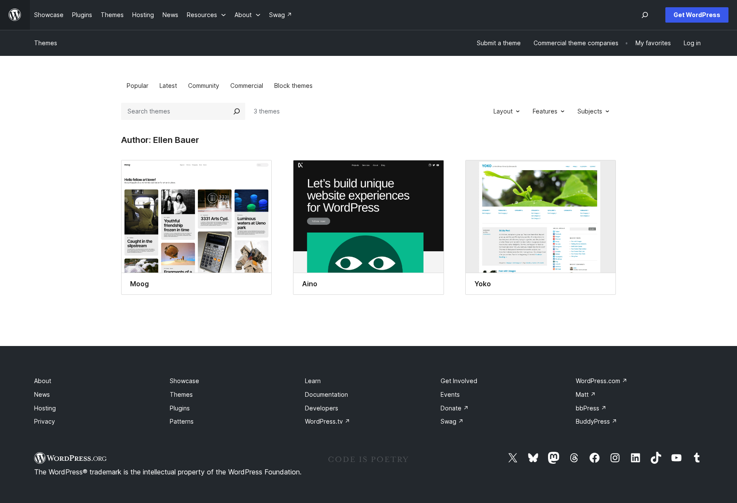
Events (450, 394)
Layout (503, 111)
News (42, 394)
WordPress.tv (327, 421)
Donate (455, 408)
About (42, 380)
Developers (321, 408)
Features (545, 111)
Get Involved (459, 380)
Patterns (182, 421)
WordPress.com (601, 380)
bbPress (591, 408)
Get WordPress (696, 14)
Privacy (44, 421)
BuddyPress (596, 421)
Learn (313, 380)
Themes (45, 43)
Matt (586, 394)
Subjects (589, 111)
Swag (452, 421)
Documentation (326, 394)
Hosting (45, 408)
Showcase (184, 380)
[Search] (236, 111)
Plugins (180, 408)
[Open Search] (645, 15)
